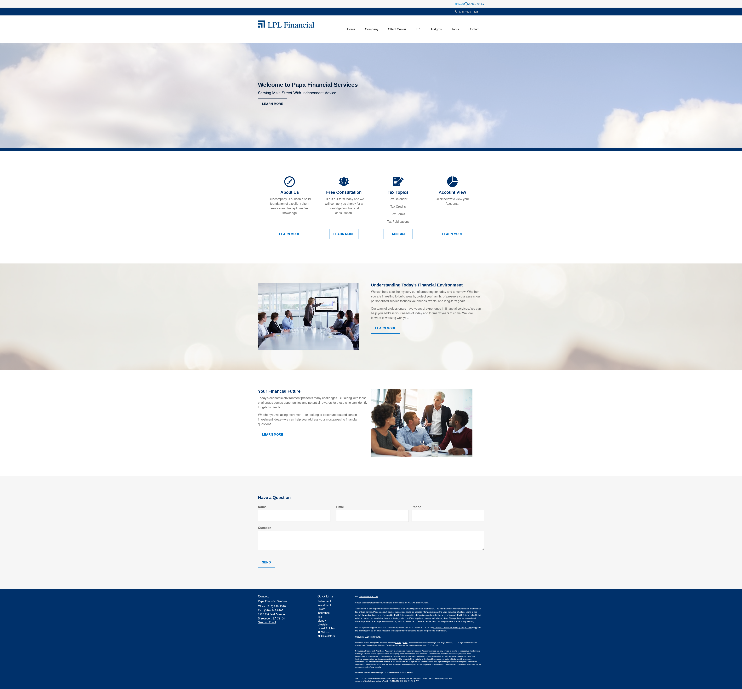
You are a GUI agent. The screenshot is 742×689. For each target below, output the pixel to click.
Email (340, 507)
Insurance (323, 613)
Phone (416, 507)
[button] (371, 29)
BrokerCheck (422, 602)
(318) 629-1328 (468, 11)
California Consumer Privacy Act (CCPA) (452, 627)
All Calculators (326, 636)
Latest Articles (326, 628)
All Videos (323, 632)
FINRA (398, 642)
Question (264, 528)
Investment (324, 605)
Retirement (324, 601)
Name (262, 507)
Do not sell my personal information (429, 630)
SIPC (405, 642)
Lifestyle (322, 624)
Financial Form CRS (368, 596)
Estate (321, 609)
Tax (319, 616)
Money (321, 620)
